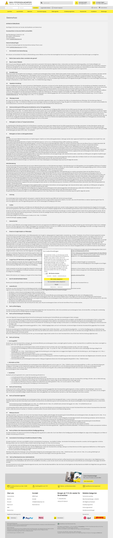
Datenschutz (53, 287)
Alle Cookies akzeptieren (56, 279)
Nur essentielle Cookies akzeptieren (56, 282)
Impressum (60, 287)
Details (56, 284)
